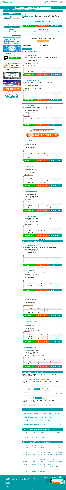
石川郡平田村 (58, 464)
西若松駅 (26, 434)
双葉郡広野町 (58, 466)
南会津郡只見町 (34, 454)
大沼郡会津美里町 (50, 459)
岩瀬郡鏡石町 (42, 452)
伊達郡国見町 (58, 449)
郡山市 (42, 445)
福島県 (6, 22)
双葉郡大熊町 (50, 468)
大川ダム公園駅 (34, 437)
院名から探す (16, 31)
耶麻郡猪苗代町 (34, 457)
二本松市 (50, 447)
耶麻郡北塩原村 (51, 454)
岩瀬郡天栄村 (50, 452)
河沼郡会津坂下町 (42, 457)
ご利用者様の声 (28, 4)
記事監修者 (49, 4)
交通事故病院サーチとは (10, 478)
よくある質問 (8, 486)
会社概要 (23, 476)
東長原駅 (26, 432)
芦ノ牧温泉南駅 (42, 437)
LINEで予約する (30, 25)
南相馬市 (26, 449)
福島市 (26, 445)
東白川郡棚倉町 (51, 461)
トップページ (8, 476)
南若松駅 (42, 434)
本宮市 (42, 449)
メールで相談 (60, 1)
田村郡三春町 (42, 466)
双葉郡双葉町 (58, 468)
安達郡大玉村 (34, 452)
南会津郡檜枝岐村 (26, 454)
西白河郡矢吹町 (42, 461)
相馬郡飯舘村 (50, 471)
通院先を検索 (35, 4)
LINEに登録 (48, 7)
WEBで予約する (56, 25)
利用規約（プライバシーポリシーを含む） (30, 478)
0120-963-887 (43, 25)
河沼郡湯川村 (50, 457)
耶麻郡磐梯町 (26, 457)
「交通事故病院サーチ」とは (12, 4)
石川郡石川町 (42, 464)
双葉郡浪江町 (26, 471)
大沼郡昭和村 (42, 459)
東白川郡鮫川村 (34, 464)
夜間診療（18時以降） (33, 51)
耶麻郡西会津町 (59, 454)
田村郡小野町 (50, 466)
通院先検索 (8, 480)
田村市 (59, 447)
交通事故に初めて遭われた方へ (11, 479)
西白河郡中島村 (34, 461)
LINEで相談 (61, 2)
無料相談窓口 (22, 4)
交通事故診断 (8, 484)
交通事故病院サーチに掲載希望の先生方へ (51, 477)
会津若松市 (7, 24)
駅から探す (9, 31)
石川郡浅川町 (26, 466)
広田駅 (34, 432)
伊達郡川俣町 (26, 452)
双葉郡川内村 (42, 468)
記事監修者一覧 (8, 483)
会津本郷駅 (34, 434)
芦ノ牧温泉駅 (26, 437)
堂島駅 (50, 432)
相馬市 (42, 447)
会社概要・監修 (55, 4)
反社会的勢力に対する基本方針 (27, 480)
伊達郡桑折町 (50, 449)
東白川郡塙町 (26, 464)
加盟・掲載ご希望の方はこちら (16, 35)
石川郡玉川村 (50, 464)
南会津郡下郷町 (59, 452)
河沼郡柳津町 (58, 457)
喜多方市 (34, 447)
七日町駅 (58, 432)
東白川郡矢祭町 (59, 461)
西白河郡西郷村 (59, 459)
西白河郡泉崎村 (26, 461)
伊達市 (34, 449)
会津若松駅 (42, 432)
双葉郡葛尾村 (34, 471)
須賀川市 (26, 447)
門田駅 (50, 434)
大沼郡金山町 (34, 459)
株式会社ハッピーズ (33, 489)
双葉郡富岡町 (34, 468)
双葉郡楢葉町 (26, 468)
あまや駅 (58, 434)
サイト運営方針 (25, 479)
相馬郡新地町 (42, 471)
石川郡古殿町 (34, 466)
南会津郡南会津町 (42, 454)
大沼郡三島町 (26, 459)
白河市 (59, 445)
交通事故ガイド (42, 4)
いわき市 (50, 445)
